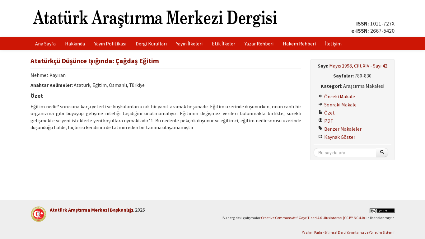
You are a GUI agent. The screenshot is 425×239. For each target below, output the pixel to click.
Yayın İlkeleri (189, 43)
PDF (328, 121)
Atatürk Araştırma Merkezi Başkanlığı (91, 210)
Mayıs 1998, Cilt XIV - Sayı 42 (358, 66)
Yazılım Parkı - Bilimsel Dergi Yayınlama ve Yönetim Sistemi (348, 232)
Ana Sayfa (45, 43)
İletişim (333, 43)
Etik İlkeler (223, 43)
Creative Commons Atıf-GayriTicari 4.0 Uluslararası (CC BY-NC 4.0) (313, 217)
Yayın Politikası (110, 43)
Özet (329, 113)
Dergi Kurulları (151, 43)
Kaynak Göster (339, 137)
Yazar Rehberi (259, 43)
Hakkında (75, 43)
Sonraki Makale (340, 104)
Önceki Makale (339, 96)
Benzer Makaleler (342, 129)
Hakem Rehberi (299, 43)
